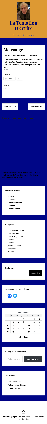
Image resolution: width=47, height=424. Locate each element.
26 (8, 332)
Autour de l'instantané (16, 230)
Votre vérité (12, 199)
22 (23, 328)
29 (24, 332)
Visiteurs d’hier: (14, 389)
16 (29, 325)
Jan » (26, 337)
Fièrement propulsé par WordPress (16, 416)
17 (34, 325)
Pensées (11, 252)
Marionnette (10, 106)
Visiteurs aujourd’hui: (16, 385)
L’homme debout (14, 208)
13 (13, 325)
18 (39, 325)
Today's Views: (13, 381)
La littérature (36, 106)
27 (13, 332)
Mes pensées (12, 249)
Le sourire (12, 196)
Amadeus (40, 416)
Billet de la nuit (13, 233)
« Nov (21, 337)
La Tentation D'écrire (23, 25)
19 (8, 328)
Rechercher (9, 268)
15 (23, 325)
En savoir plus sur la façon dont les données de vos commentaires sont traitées (22, 175)
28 (18, 332)
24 (34, 328)
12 (8, 325)
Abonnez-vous (32, 359)
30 (29, 332)
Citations (33, 55)
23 (29, 328)
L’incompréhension (15, 202)
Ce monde (11, 205)
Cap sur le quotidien (15, 236)
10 (34, 322)
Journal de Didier (14, 246)
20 (13, 328)
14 (18, 325)
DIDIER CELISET (23, 55)
